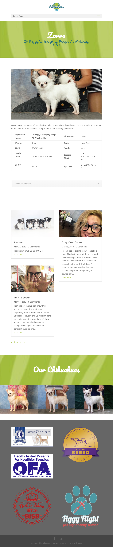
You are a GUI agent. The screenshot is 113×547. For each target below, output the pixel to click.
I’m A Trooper (22, 297)
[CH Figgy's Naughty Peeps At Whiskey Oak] (56, 119)
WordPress (77, 543)
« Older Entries (18, 342)
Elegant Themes (50, 543)
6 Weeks (19, 242)
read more (19, 254)
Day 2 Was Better (72, 242)
